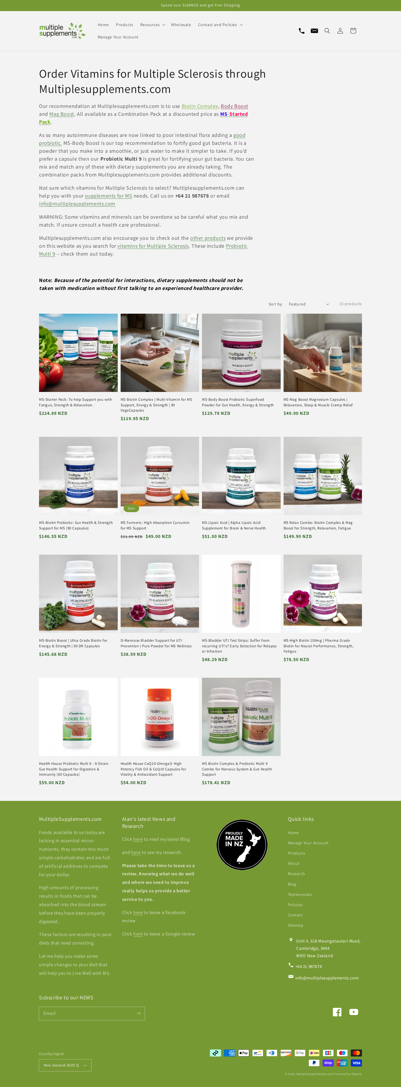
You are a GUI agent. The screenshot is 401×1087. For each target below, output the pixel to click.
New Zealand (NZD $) (61, 1065)
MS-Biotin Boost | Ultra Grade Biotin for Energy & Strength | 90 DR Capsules (73, 643)
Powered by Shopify (348, 1074)
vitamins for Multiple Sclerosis (153, 245)
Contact (295, 915)
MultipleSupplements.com (314, 1074)
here (138, 839)
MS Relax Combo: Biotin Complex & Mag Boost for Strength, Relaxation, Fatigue (318, 525)
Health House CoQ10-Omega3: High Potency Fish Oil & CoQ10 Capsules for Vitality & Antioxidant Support (153, 769)
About (294, 863)
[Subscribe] (138, 1013)
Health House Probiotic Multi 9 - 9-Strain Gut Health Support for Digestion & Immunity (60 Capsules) (74, 769)
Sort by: (276, 304)
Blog (292, 884)
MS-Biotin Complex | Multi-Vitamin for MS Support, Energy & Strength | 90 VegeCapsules (156, 404)
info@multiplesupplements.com (77, 203)
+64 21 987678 (308, 966)
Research (296, 873)
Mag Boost (61, 114)
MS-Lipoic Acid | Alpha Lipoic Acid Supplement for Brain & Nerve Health (234, 525)
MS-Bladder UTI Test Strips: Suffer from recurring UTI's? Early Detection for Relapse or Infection (239, 645)
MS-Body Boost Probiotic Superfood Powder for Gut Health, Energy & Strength (238, 402)
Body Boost (234, 106)
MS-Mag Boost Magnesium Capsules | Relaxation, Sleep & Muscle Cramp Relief (318, 402)
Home (293, 832)
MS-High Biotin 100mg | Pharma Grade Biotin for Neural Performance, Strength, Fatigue (319, 645)
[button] (327, 30)
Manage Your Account (308, 842)
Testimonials (300, 894)
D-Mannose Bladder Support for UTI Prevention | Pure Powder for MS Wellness (156, 643)
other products (207, 238)
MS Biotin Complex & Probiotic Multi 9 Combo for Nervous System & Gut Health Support (237, 769)
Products (296, 853)
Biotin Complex (200, 106)
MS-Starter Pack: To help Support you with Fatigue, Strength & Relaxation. (75, 402)
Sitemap (296, 925)
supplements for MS (108, 195)
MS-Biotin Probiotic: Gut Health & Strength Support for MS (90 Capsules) (76, 525)
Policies (295, 904)
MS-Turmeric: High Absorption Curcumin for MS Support (155, 525)
